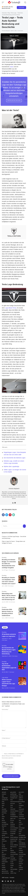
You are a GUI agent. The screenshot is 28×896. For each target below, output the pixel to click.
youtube (21, 867)
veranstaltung (22, 846)
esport (3, 844)
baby (3, 801)
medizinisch (13, 860)
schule (20, 812)
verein (20, 848)
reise (20, 807)
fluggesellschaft (6, 858)
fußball (3, 867)
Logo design (5, 677)
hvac (11, 807)
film (3, 852)
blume (3, 820)
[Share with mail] (13, 514)
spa (20, 820)
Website (4, 746)
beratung (4, 812)
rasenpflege (22, 801)
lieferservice (13, 846)
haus (11, 799)
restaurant (21, 809)
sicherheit (21, 816)
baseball (4, 809)
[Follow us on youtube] (3, 881)
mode (11, 861)
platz (20, 794)
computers (4, 833)
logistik (12, 850)
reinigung (21, 805)
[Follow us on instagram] (5, 881)
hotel (11, 805)
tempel (20, 829)
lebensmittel (13, 841)
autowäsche (5, 799)
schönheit (21, 814)
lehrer (11, 843)
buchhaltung (5, 824)
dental (3, 835)
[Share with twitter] (6, 514)
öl (19, 871)
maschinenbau (14, 854)
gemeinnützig (5, 873)
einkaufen (4, 841)
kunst (11, 835)
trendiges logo (22, 837)
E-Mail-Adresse (6, 738)
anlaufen (4, 794)
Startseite (4, 12)
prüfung (21, 799)
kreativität (12, 833)
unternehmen (22, 844)
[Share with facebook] (3, 514)
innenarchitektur (14, 811)
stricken (21, 824)
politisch (21, 797)
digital (3, 839)
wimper (21, 861)
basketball (4, 811)
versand (21, 852)
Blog (9, 12)
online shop (13, 873)
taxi (20, 826)
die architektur (5, 837)
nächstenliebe (13, 869)
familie (3, 846)
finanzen (4, 854)
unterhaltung (22, 843)
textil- (20, 831)
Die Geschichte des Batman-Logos (14, 458)
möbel (11, 865)
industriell (12, 809)
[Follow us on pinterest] (11, 881)
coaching (4, 831)
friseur (3, 863)
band (3, 803)
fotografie (4, 860)
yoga (20, 865)
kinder (11, 822)
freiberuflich (5, 861)
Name (4, 730)
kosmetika (13, 831)
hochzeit (12, 803)
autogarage (5, 797)
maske (12, 856)
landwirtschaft (13, 839)
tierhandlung (22, 835)
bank (3, 805)
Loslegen (21, 7)
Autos (11, 66)
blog (3, 818)
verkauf (21, 850)
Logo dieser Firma (10, 308)
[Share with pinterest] (10, 514)
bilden (3, 816)
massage (12, 858)
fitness (3, 856)
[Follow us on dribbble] (13, 881)
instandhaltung (14, 816)
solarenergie (22, 818)
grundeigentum (14, 796)
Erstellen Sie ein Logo (14, 100)
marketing (12, 852)
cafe (3, 828)
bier (3, 814)
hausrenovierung (14, 801)
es (2, 843)
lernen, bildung (14, 844)
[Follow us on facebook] (8, 881)
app (3, 796)
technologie (22, 828)
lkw (11, 848)
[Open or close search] (25, 2)
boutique (4, 822)
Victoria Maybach (6, 30)
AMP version (5, 877)
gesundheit (13, 792)
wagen (20, 858)
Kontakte (12, 877)
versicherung (22, 854)
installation (13, 814)
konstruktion (13, 829)
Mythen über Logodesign (11, 466)
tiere (20, 833)
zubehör (21, 869)
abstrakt (4, 792)
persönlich (21, 792)
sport (20, 822)
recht (20, 803)
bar (3, 807)
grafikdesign (13, 794)
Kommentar (5, 709)
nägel (11, 871)
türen (20, 841)
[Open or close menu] (3, 2)
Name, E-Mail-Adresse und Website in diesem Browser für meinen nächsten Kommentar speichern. (13, 756)
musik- (12, 863)
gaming (4, 869)
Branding (4, 557)
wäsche (21, 863)
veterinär (21, 856)
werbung (21, 860)
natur (11, 867)
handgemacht (13, 797)
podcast (21, 796)
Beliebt (5, 627)
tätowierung (22, 839)
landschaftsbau (14, 837)
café (3, 829)
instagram (12, 812)
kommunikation (14, 828)
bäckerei (4, 826)
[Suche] (24, 526)
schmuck (21, 811)
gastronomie (5, 871)
